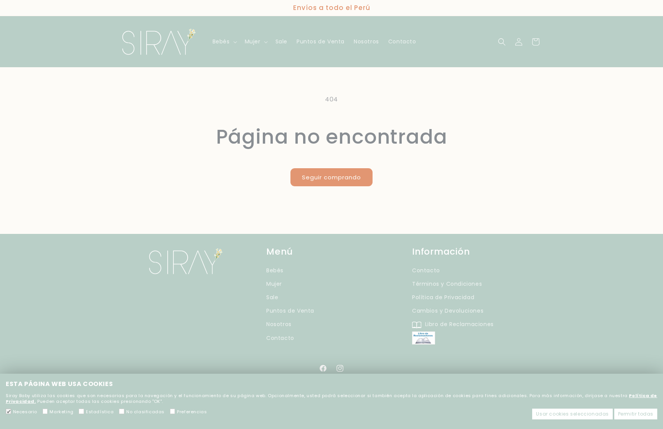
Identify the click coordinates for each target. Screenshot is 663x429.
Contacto (280, 338)
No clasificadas (145, 412)
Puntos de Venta (290, 311)
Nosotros (279, 324)
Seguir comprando (331, 177)
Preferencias (192, 412)
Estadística (100, 412)
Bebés (275, 270)
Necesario (25, 412)
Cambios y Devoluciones (447, 311)
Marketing (61, 412)
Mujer (274, 284)
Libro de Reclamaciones (458, 324)
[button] (224, 41)
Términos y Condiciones (447, 284)
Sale (272, 297)
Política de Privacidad (443, 297)
